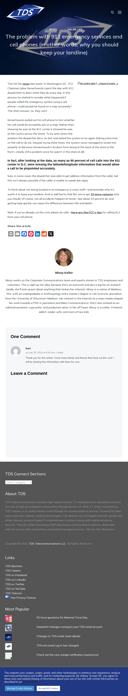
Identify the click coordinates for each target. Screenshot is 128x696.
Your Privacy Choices (23, 597)
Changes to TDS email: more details (58, 636)
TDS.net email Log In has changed (57, 645)
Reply (60, 352)
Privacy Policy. (30, 681)
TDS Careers (13, 570)
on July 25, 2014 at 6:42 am (40, 352)
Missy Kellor (64, 272)
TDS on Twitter (14, 584)
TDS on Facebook (16, 575)
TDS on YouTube (15, 588)
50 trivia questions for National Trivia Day (62, 617)
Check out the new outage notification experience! (67, 654)
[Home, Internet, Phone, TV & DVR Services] (25, 11)
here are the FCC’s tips (86, 212)
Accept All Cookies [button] (48, 688)
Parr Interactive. (105, 529)
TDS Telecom (13, 593)
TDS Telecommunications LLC (47, 543)
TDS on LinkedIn (15, 579)
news (26, 83)
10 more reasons (102, 194)
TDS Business (13, 566)
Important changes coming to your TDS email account (69, 626)
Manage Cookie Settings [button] (19, 688)
